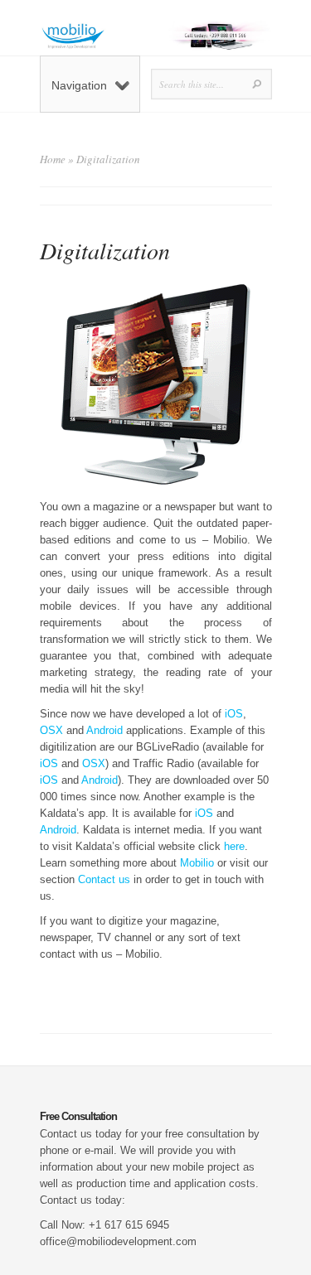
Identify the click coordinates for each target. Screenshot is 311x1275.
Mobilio (197, 863)
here (234, 846)
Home (53, 159)
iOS (234, 714)
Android (104, 730)
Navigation (79, 85)
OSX (51, 730)
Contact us (104, 879)
